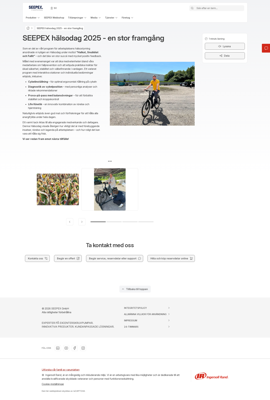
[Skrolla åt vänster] (69, 221)
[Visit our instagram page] (83, 348)
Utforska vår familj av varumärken (61, 369)
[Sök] (192, 8)
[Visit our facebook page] (75, 348)
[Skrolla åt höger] (81, 221)
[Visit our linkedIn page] (58, 348)
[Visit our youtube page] (66, 348)
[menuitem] (33, 17)
